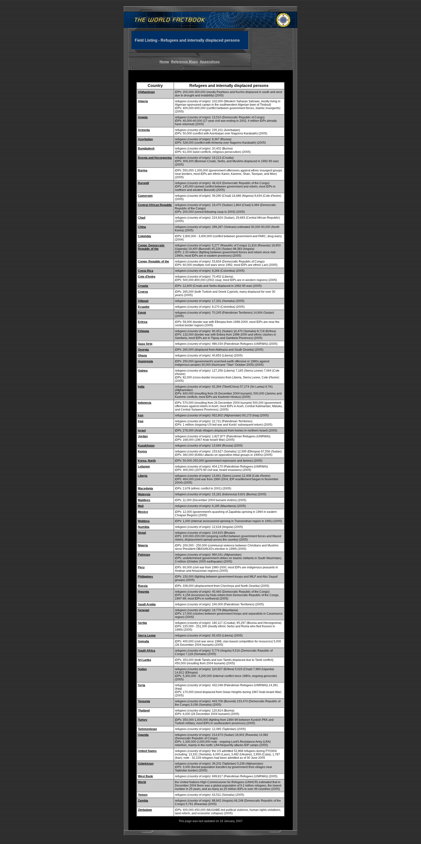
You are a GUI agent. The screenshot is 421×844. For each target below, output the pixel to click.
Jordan (143, 436)
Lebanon (144, 466)
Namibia (143, 527)
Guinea (143, 370)
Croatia (143, 286)
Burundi (143, 183)
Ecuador (144, 307)
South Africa (146, 650)
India (141, 386)
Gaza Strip (145, 344)
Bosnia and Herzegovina (155, 157)
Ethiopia (143, 331)
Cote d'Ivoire (146, 276)
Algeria (143, 101)
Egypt (142, 312)
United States (147, 751)
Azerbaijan (145, 139)
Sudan (142, 669)
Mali (141, 506)
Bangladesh (146, 148)
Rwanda (143, 591)
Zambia (143, 800)
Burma (142, 170)
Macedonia (145, 488)
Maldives (144, 500)
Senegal (143, 610)
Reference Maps (184, 62)
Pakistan (144, 554)
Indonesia (144, 402)
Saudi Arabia (147, 604)
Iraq (140, 421)
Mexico (143, 512)
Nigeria (143, 545)
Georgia (143, 349)
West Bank (145, 776)
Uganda (143, 735)
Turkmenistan (147, 729)
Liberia (142, 476)
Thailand (144, 710)
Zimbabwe (145, 810)
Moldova (144, 521)
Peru (141, 567)
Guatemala (145, 361)
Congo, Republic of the (153, 261)
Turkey (142, 720)
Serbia (142, 623)
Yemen (142, 795)
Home (164, 62)
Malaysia (144, 494)
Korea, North (147, 460)
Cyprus (143, 291)
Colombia (144, 236)
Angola (143, 117)
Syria (141, 685)
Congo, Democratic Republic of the (151, 247)
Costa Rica (145, 270)
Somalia (143, 641)
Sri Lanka (144, 660)
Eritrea (142, 322)
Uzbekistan (145, 763)
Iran (140, 415)
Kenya (142, 451)
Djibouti (143, 301)
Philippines (145, 576)
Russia (143, 586)
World (142, 782)
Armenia (144, 130)
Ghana (142, 355)
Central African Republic (155, 205)
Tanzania (144, 701)
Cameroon (145, 195)
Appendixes (210, 62)
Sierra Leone (147, 635)
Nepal (142, 533)
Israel (142, 430)
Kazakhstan (146, 445)
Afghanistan (146, 92)
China (142, 227)
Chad (141, 217)
